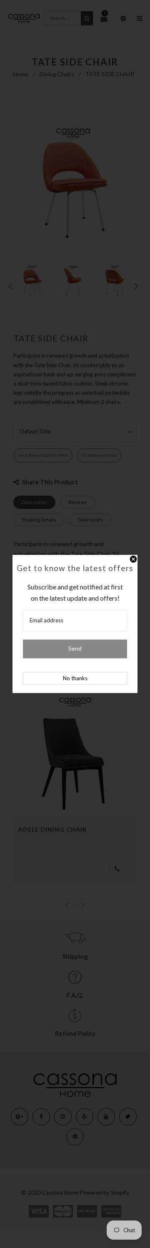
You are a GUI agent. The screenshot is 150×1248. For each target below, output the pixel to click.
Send (75, 648)
